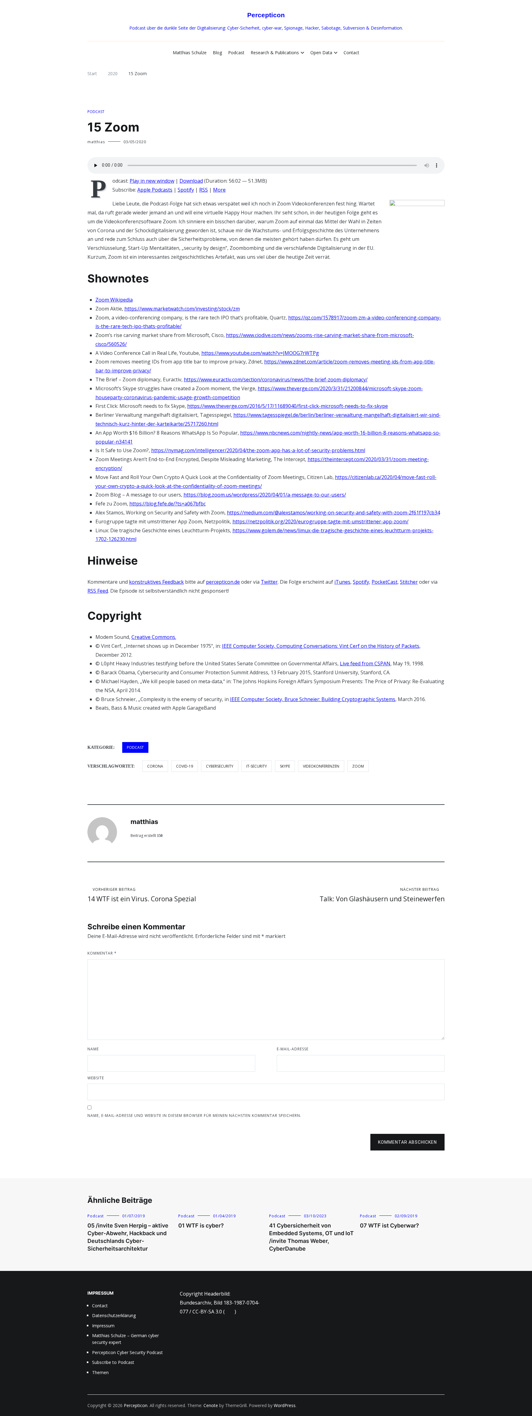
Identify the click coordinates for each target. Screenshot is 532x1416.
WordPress (285, 1405)
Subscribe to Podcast (113, 1362)
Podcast (236, 52)
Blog (217, 52)
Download (191, 180)
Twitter (269, 581)
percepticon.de (223, 581)
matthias (96, 141)
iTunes (342, 581)
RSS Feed (97, 590)
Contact (351, 52)
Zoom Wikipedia (114, 299)
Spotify (186, 189)
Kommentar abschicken (407, 1142)
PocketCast (384, 581)
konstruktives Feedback (156, 581)
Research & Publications (275, 52)
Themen (100, 1372)
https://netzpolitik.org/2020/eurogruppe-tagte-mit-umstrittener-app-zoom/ (320, 521)
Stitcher (409, 581)
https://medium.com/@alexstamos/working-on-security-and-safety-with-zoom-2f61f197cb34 (333, 512)
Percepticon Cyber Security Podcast (127, 1352)
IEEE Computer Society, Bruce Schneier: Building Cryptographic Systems (312, 699)
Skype (285, 766)
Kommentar (102, 953)
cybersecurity (219, 766)
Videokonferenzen (321, 766)
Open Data (321, 52)
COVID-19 (184, 766)
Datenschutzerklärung (114, 1315)
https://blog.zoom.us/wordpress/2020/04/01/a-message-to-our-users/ (264, 494)
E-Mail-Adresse (292, 1049)
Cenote (211, 1405)
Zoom (358, 766)
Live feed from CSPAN (365, 663)
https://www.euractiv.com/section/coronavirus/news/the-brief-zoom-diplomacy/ (276, 379)
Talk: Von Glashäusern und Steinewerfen (382, 895)
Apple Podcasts (154, 189)
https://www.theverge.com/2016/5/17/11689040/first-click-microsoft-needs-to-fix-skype (287, 406)
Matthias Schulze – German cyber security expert (125, 1339)
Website (95, 1078)
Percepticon (266, 14)
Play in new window (152, 180)
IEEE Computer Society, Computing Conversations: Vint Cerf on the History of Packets (320, 646)
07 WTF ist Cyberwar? (389, 1225)
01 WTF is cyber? (201, 1225)
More (219, 189)
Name (93, 1049)
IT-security (256, 766)
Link (230, 1311)
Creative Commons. (153, 637)
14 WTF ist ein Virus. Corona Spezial (141, 895)
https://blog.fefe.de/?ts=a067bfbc (167, 503)
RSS (203, 189)
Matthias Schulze (190, 52)
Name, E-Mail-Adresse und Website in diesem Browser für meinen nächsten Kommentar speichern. (194, 1115)
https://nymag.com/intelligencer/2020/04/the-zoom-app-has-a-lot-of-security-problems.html (258, 450)
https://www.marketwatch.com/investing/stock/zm (182, 308)
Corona (155, 766)
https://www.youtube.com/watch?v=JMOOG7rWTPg (260, 353)
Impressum (103, 1326)
